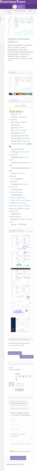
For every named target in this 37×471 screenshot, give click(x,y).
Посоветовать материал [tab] (18, 402)
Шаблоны (26, 141)
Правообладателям (17, 197)
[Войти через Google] (29, 376)
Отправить (19, 390)
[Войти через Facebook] (23, 376)
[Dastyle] (20, 324)
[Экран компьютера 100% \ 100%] (26, 100)
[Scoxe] (20, 275)
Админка (20, 208)
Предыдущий (14, 353)
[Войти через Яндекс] (26, 376)
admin (27, 208)
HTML (17, 200)
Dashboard (13, 211)
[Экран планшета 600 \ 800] (30, 100)
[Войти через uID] (16, 376)
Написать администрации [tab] (18, 405)
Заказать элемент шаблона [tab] (19, 408)
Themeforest (14, 203)
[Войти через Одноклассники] (16, 379)
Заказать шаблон (20, 105)
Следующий (26, 357)
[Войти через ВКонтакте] (19, 376)
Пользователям (15, 192)
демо (21, 149)
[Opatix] (20, 292)
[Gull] (20, 308)
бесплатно (23, 143)
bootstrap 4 (26, 200)
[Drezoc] (20, 259)
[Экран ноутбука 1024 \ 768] (28, 100)
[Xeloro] (20, 242)
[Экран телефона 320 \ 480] (31, 100)
